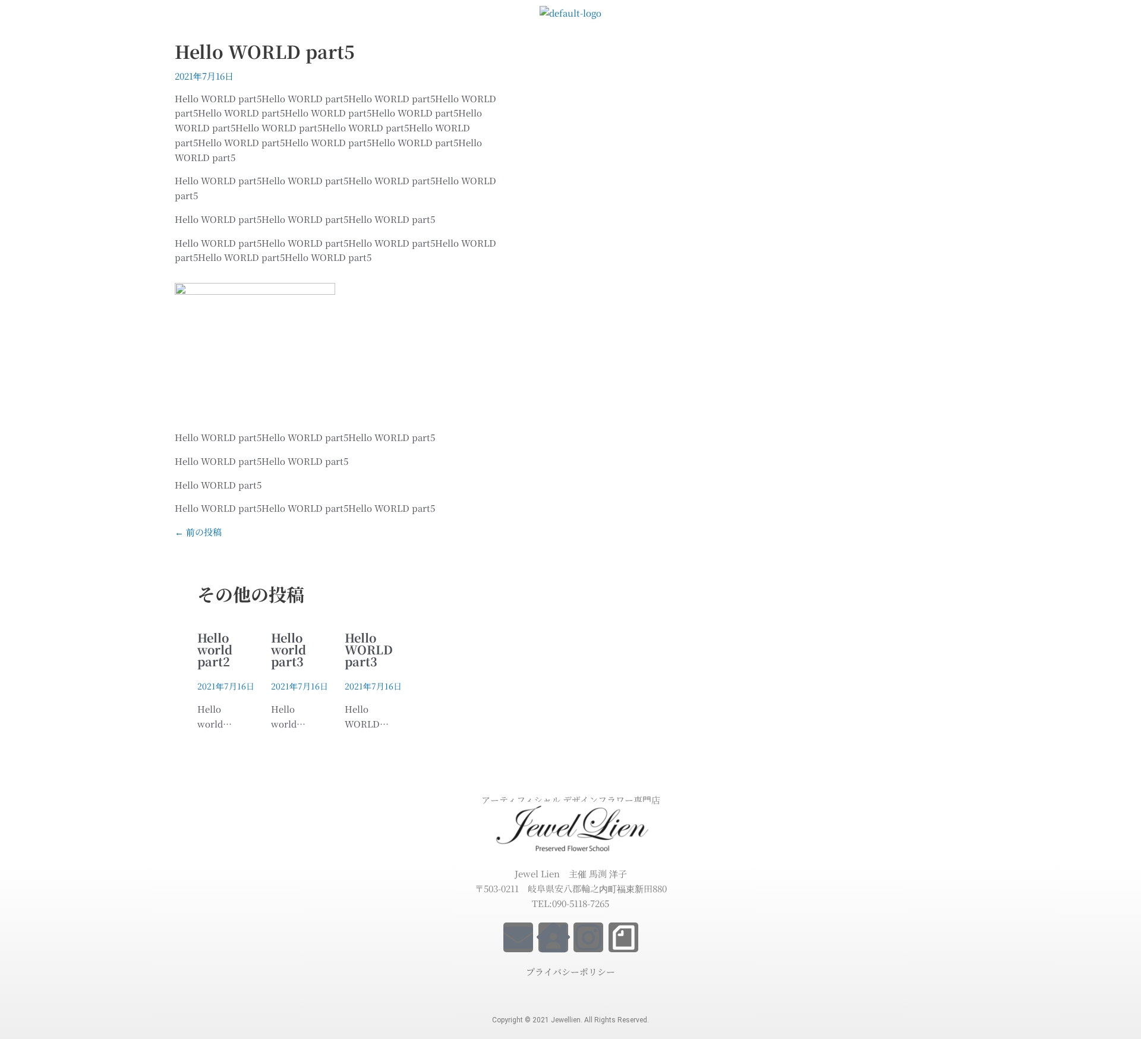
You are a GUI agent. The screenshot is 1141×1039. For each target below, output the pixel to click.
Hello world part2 (214, 649)
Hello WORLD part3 (369, 649)
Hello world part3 (288, 649)
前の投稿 (198, 531)
